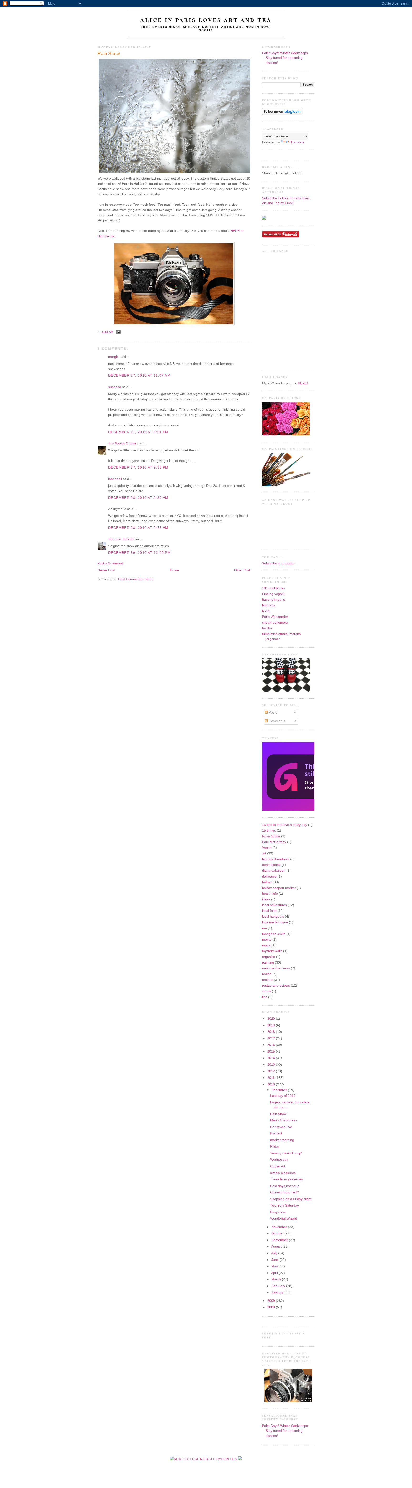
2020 (271, 1018)
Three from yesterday (286, 1179)
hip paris (268, 605)
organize (268, 957)
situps (266, 991)
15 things (269, 830)
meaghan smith (273, 934)
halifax (267, 882)
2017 (271, 1038)
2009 (271, 1301)
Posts (272, 712)
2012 (271, 1071)
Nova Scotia (271, 836)
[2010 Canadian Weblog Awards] (313, 810)
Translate (297, 142)
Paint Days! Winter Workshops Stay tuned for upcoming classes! (285, 58)
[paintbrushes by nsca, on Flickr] (286, 485)
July (274, 1253)
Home (174, 570)
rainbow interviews (276, 968)
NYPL (266, 611)
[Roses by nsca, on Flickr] (286, 434)
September (280, 1240)
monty (266, 939)
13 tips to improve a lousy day (284, 825)
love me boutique (275, 922)
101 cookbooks (273, 588)
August (277, 1246)
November (279, 1227)
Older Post (242, 570)
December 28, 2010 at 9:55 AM (138, 527)
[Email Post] (118, 331)
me (264, 928)
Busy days (278, 1212)
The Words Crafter (122, 443)
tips (264, 997)
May (275, 1266)
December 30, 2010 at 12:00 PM (139, 552)
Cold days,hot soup (284, 1186)
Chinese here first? (284, 1192)
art (264, 853)
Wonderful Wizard (283, 1218)
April (275, 1273)
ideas (266, 899)
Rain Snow (109, 53)
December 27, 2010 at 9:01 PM (138, 432)
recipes (267, 980)
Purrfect (276, 1133)
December (279, 1090)
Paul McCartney (274, 842)
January (277, 1292)
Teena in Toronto (121, 539)
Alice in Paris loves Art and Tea (206, 20)
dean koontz (271, 865)
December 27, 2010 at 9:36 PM (138, 467)
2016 (271, 1045)
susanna (114, 387)
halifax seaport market (279, 888)
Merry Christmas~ (283, 1120)
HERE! (303, 383)
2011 (271, 1077)
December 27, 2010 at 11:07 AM (139, 375)
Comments (276, 721)
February (278, 1286)
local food (269, 911)
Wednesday (279, 1159)
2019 (271, 1025)
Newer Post (106, 570)
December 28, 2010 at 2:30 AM (138, 497)
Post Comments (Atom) (136, 579)
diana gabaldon (273, 870)
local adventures (274, 905)
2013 (271, 1064)
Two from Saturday (284, 1205)
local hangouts (273, 916)
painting (268, 962)
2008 (271, 1307)
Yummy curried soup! (286, 1153)
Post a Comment (110, 563)
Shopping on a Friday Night (290, 1199)
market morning (282, 1140)
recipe (266, 974)
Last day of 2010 (282, 1096)
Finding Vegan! (273, 594)
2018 (271, 1032)
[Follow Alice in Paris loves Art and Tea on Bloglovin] (282, 114)
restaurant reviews (276, 985)
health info (270, 893)
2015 (271, 1051)
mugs (266, 945)
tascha (267, 628)
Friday (275, 1146)
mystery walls (272, 951)
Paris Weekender (275, 617)
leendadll (115, 479)
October (277, 1233)
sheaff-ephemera (275, 622)
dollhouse (269, 876)
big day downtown (275, 859)
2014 (271, 1058)
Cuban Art (277, 1166)
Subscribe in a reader (278, 563)
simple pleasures (283, 1173)
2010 (271, 1084)
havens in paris (273, 599)
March (276, 1279)
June (275, 1260)
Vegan (267, 847)
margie (113, 357)
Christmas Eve (281, 1127)
